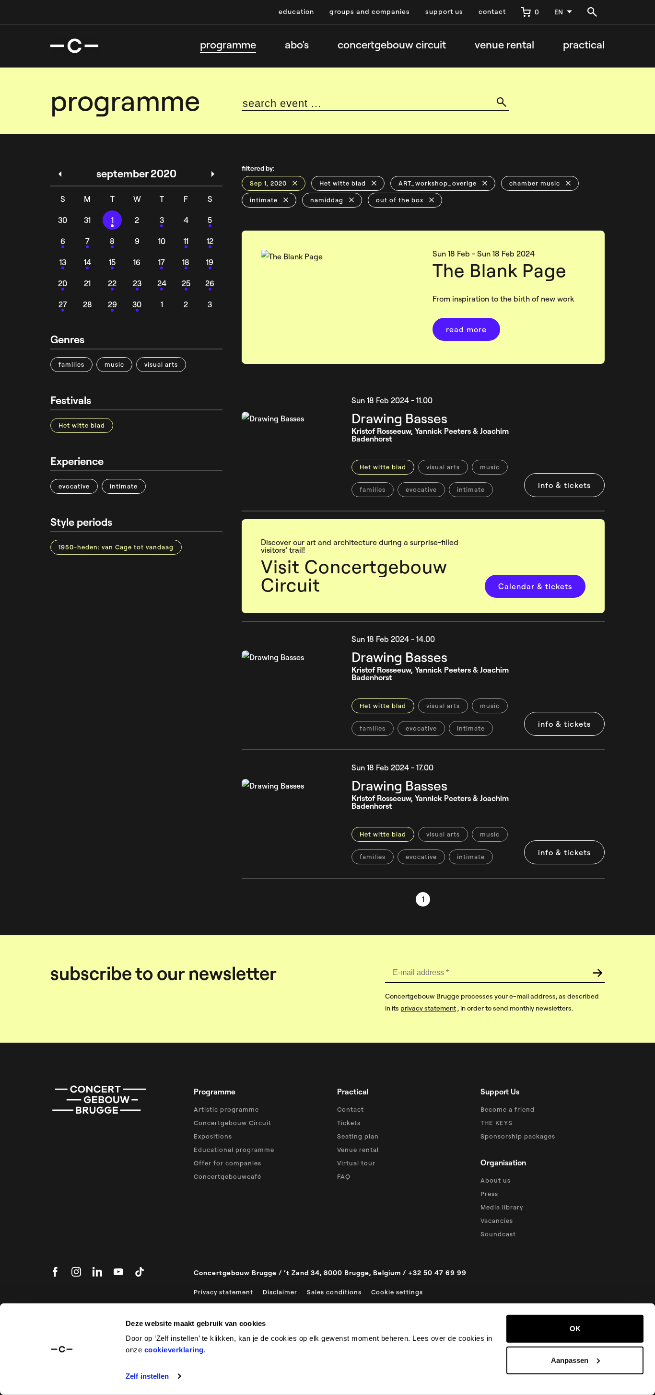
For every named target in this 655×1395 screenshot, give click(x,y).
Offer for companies (227, 1163)
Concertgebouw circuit (392, 44)
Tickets (349, 1123)
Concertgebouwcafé (227, 1176)
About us (495, 1180)
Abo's (297, 44)
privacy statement (428, 1008)
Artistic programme (226, 1109)
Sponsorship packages (517, 1136)
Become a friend (507, 1109)
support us (444, 11)
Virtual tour (356, 1163)
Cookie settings (397, 1292)
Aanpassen (569, 1360)
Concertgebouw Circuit (232, 1123)
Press (489, 1193)
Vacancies (496, 1220)
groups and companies (369, 11)
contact (492, 11)
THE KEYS (496, 1123)
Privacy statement (223, 1292)
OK (575, 1329)
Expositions (213, 1136)
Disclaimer (280, 1292)
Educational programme (234, 1149)
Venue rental (504, 44)
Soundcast (498, 1234)
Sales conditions (334, 1292)
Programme (228, 44)
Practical (584, 44)
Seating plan (358, 1136)
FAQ (344, 1176)
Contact (350, 1109)
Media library (501, 1207)
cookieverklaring (174, 1350)
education (296, 11)
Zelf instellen (147, 1376)
